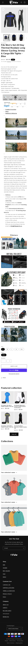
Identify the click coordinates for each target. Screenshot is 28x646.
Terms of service (10, 643)
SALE (4, 574)
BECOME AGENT (7, 610)
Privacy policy (20, 640)
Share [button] (4, 377)
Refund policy (12, 640)
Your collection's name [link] (8, 472)
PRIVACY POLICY (7, 594)
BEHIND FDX (6, 616)
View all (14, 434)
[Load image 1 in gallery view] (7, 37)
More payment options (14, 373)
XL (16, 349)
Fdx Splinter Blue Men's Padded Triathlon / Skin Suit (7, 406)
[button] (2, 2)
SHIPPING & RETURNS (8, 587)
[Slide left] (1, 38)
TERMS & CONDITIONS (9, 591)
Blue (4, 355)
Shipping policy (19, 643)
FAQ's (4, 597)
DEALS (4, 577)
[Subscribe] (23, 548)
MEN (4, 565)
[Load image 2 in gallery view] (14, 37)
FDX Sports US (13, 639)
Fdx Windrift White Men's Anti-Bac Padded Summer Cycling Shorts (20, 406)
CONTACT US (6, 584)
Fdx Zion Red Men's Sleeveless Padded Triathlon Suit (20, 427)
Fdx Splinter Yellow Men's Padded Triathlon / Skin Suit (7, 426)
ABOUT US (5, 604)
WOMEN (5, 568)
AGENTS (5, 607)
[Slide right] (26, 38)
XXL (22, 349)
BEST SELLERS (6, 571)
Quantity (3, 358)
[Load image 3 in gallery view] (21, 37)
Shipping (9, 61)
